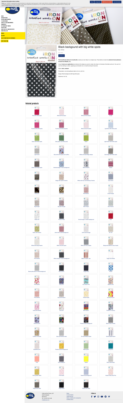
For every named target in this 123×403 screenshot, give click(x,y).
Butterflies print (37, 349)
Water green (86, 349)
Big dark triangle (61, 206)
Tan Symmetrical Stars (86, 336)
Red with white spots (37, 115)
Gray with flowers (61, 297)
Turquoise (110, 349)
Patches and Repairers (6, 19)
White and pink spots (61, 245)
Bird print (61, 323)
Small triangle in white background (86, 219)
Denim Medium (61, 362)
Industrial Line (4, 30)
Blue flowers (111, 206)
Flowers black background (86, 323)
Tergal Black (61, 388)
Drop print (61, 284)
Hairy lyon (37, 193)
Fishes (110, 271)
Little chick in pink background (61, 232)
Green (86, 141)
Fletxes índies (61, 219)
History (3, 35)
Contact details (70, 395)
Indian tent (37, 219)
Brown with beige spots (37, 167)
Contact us (61, 55)
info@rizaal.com (45, 400)
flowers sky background (86, 375)
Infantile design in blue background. (61, 167)
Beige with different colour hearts (110, 245)
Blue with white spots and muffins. (61, 154)
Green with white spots (37, 141)
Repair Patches (4, 17)
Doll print (61, 310)
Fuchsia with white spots (36, 128)
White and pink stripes (86, 128)
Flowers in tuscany (110, 310)
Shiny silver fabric (111, 362)
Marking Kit (3, 24)
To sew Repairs (4, 21)
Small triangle (111, 193)
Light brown (37, 154)
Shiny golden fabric (37, 375)
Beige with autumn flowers (62, 180)
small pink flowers (37, 310)
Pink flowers (37, 258)
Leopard (37, 180)
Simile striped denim (110, 336)
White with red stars (61, 115)
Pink (37, 362)
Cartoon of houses (37, 336)
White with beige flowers (36, 245)
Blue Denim (61, 271)
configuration (98, 2)
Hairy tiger (61, 193)
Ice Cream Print (86, 284)
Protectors (3, 27)
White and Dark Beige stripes (86, 154)
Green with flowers (37, 232)
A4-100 (110, 232)
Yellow (86, 362)
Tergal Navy (86, 271)
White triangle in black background (61, 258)
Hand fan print (37, 323)
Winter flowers (86, 167)
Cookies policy (70, 399)
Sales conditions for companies (8, 38)
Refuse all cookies (107, 2)
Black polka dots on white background (37, 271)
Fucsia (110, 115)
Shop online (4, 41)
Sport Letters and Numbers (7, 22)
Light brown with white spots (110, 141)
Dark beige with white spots (110, 154)
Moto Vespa (86, 206)
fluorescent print (110, 297)
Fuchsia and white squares (61, 128)
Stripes (110, 167)
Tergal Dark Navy (86, 388)
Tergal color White (111, 258)
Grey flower (110, 180)
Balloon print (111, 284)
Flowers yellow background (61, 349)
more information (117, 2)
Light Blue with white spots (111, 128)
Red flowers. (86, 193)
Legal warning (70, 396)
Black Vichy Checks (110, 323)
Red (111, 219)
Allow (92, 2)
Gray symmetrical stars (61, 336)
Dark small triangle (86, 232)
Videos (2, 33)
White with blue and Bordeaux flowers (86, 180)
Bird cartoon (86, 310)
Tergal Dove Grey (37, 388)
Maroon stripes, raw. (86, 258)
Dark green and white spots (61, 141)
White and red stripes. (86, 115)
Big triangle (37, 206)
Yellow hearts (86, 297)
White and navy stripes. (86, 245)
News (2, 16)
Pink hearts (61, 375)
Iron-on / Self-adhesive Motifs (7, 29)
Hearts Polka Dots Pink (110, 375)
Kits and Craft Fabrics (6, 26)
